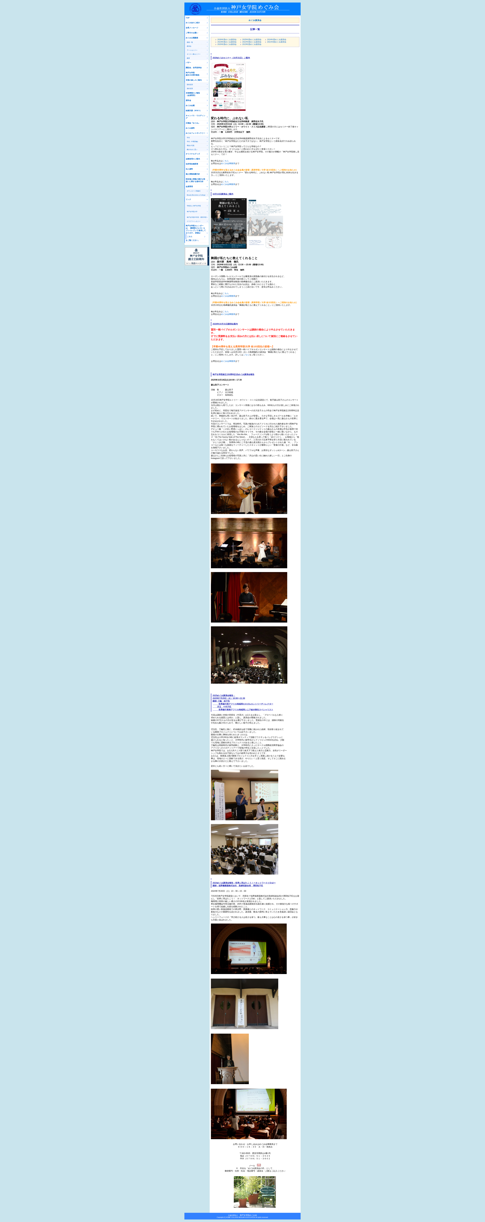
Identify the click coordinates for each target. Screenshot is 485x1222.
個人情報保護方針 (193, 174)
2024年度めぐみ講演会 (276, 39)
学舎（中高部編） (193, 141)
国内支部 (190, 84)
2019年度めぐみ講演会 (251, 44)
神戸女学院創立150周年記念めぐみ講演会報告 (233, 374)
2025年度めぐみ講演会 (251, 39)
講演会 (189, 46)
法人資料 (189, 169)
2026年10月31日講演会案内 (225, 324)
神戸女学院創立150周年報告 (192, 74)
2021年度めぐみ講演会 (276, 42)
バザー (188, 62)
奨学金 (188, 100)
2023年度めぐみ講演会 (227, 42)
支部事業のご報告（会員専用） (193, 94)
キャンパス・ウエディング (195, 117)
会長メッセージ (192, 28)
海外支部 (190, 88)
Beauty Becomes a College (196, 195)
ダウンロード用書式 (193, 191)
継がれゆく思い (192, 149)
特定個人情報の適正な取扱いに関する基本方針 (195, 180)
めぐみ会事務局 (228, 163)
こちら (226, 161)
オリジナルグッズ (193, 154)
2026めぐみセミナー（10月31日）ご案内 (231, 58)
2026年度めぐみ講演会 (227, 39)
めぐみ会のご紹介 (193, 23)
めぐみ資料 (190, 128)
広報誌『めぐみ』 (193, 123)
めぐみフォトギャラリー (195, 133)
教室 (188, 58)
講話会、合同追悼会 (194, 68)
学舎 (188, 137)
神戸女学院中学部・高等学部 (197, 217)
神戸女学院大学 (192, 211)
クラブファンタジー (193, 221)
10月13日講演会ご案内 (223, 194)
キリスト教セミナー (193, 54)
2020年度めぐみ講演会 (227, 44)
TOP (187, 18)
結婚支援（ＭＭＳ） (194, 110)
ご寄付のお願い (192, 33)
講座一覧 (190, 42)
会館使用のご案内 (193, 159)
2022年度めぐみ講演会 (251, 42)
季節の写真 (190, 145)
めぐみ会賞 (190, 105)
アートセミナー (192, 50)
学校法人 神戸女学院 (194, 206)
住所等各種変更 (192, 164)
